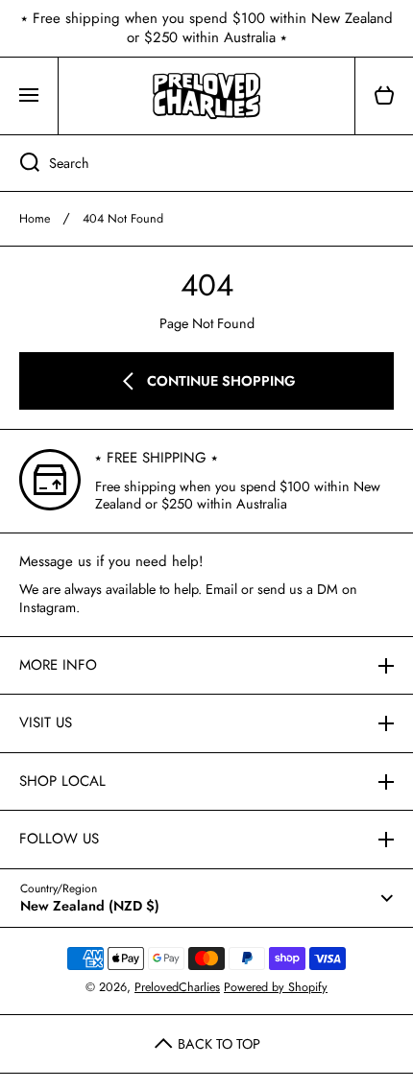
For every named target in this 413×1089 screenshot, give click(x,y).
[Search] (19, 163)
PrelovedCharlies (177, 987)
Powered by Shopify (276, 987)
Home (34, 218)
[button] (384, 96)
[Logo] (206, 96)
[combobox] (206, 163)
